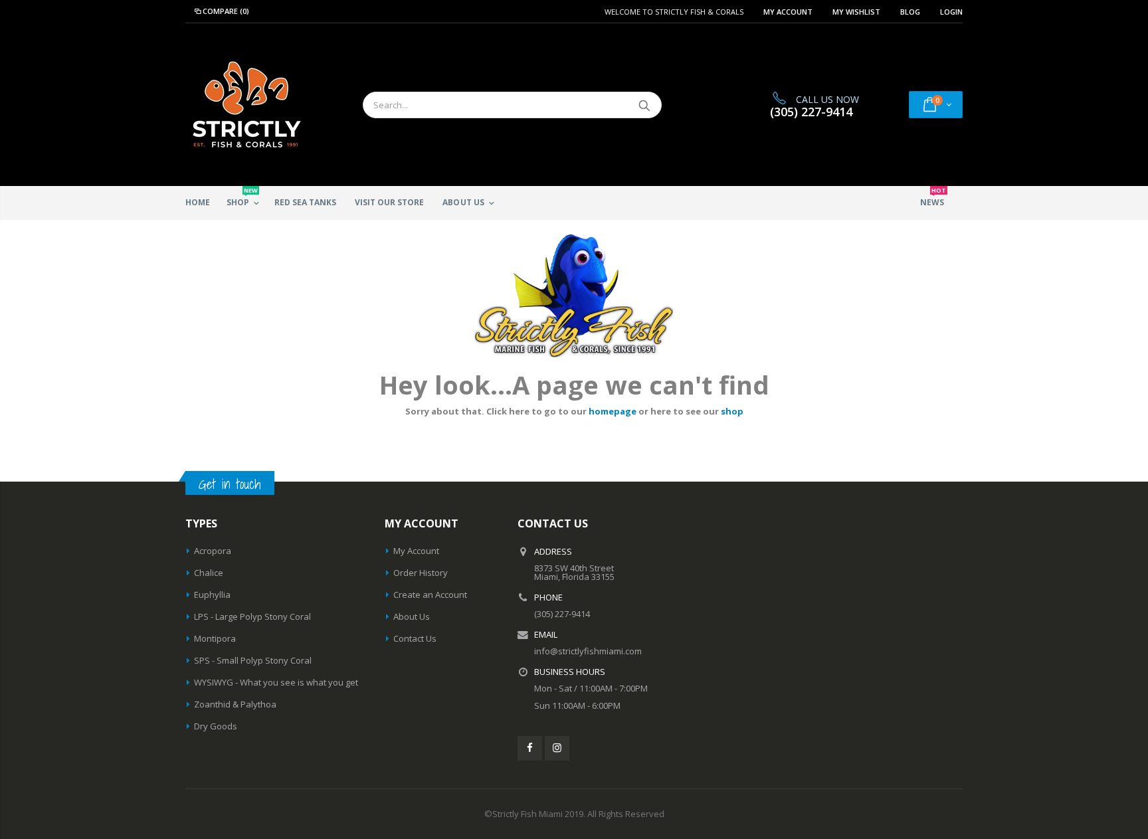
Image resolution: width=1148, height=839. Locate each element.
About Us (411, 616)
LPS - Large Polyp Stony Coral (252, 616)
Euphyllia (212, 595)
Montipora (215, 638)
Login (951, 12)
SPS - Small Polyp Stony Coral (253, 660)
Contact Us (414, 638)
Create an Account (430, 595)
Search (645, 105)
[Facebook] (530, 748)
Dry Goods (215, 726)
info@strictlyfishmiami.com (588, 651)
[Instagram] (557, 748)
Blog (910, 12)
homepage (612, 411)
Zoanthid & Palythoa (235, 704)
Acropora (212, 551)
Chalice (208, 573)
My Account (788, 12)
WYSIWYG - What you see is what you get (276, 682)
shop (732, 411)
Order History (420, 573)
